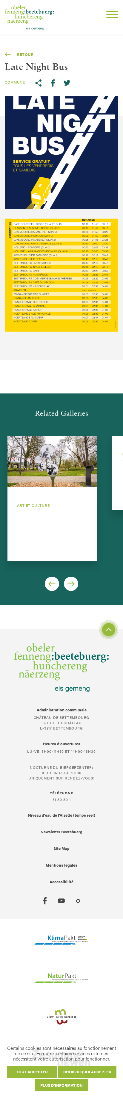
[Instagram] (78, 900)
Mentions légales (61, 865)
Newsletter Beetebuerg (61, 832)
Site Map (61, 848)
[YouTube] (61, 900)
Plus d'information (61, 1085)
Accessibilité (61, 881)
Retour (25, 54)
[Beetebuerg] (29, 17)
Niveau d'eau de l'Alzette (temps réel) (61, 815)
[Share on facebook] (52, 83)
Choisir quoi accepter (87, 1072)
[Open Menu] (110, 15)
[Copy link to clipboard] (38, 83)
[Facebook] (44, 900)
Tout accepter (32, 1072)
